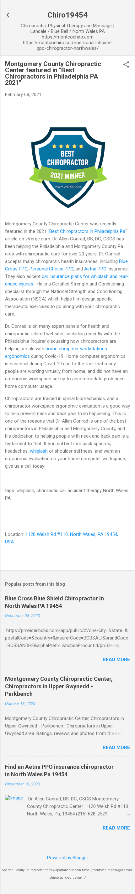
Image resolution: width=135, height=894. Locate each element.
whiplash (39, 451)
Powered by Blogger (67, 858)
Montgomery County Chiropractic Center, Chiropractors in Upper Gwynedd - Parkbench (59, 686)
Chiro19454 (67, 15)
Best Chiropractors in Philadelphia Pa (87, 231)
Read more (116, 659)
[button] (126, 65)
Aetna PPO (95, 269)
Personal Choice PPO (51, 269)
